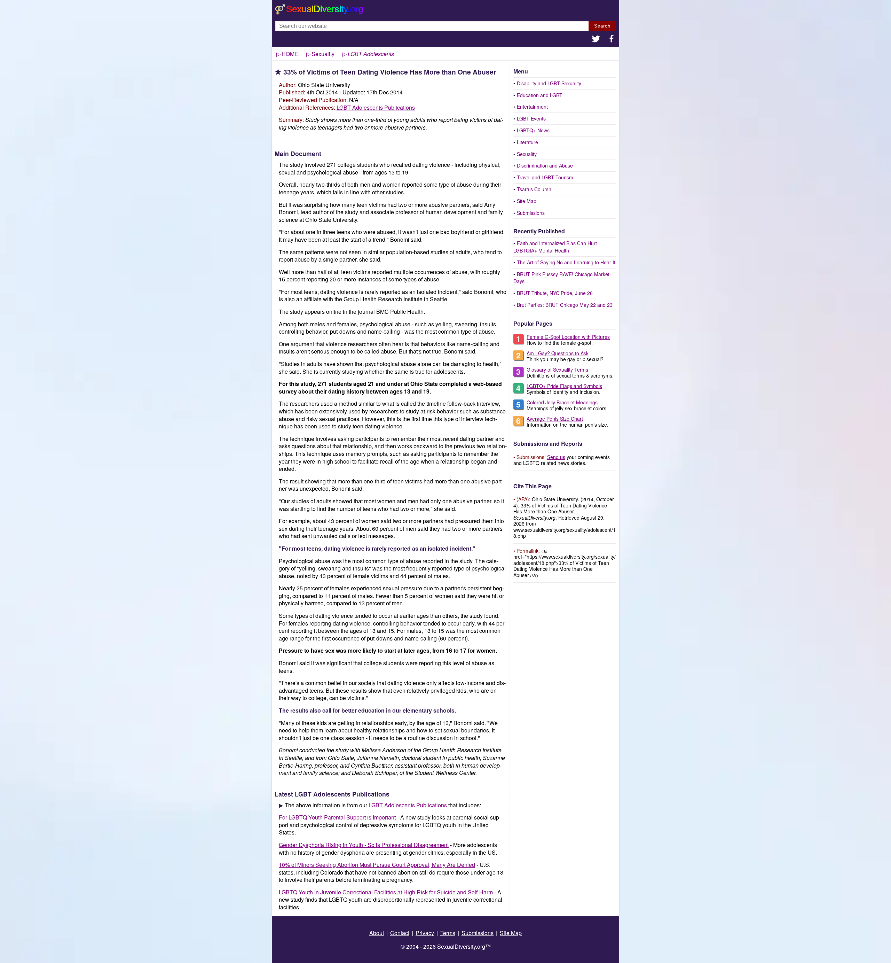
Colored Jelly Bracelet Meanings (562, 402)
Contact (399, 933)
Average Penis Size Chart (555, 418)
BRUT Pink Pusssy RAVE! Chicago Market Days (561, 278)
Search (602, 26)
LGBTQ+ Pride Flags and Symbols (564, 385)
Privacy (425, 933)
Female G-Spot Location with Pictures (568, 336)
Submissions (531, 212)
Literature (527, 142)
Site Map (526, 200)
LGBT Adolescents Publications (376, 107)
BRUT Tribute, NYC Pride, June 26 (555, 292)
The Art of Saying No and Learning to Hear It (566, 262)
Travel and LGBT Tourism (545, 177)
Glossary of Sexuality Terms (557, 369)
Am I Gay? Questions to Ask (558, 353)
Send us (556, 456)
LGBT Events (531, 118)
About (376, 933)
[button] (596, 39)
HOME (290, 54)
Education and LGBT (539, 95)
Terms (447, 933)
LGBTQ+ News (533, 130)
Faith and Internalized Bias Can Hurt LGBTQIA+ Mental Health (555, 247)
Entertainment (532, 106)
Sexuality (527, 153)
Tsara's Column (534, 189)
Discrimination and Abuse (545, 165)
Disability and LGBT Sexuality (549, 83)
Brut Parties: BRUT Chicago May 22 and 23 (565, 304)
